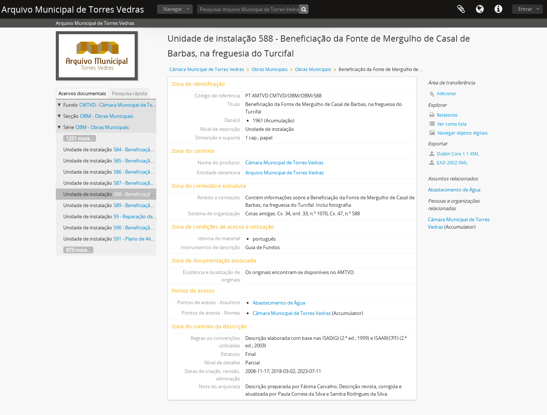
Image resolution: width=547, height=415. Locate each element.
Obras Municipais (270, 69)
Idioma (479, 9)
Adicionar (447, 93)
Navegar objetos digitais (462, 133)
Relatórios (447, 115)
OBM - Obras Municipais (106, 116)
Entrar (525, 9)
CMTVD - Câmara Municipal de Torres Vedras (128, 105)
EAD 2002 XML (451, 163)
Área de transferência (461, 9)
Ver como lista (451, 124)
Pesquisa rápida (129, 93)
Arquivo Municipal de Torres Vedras (284, 172)
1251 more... (79, 138)
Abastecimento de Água (279, 302)
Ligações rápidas (498, 9)
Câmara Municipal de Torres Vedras (206, 69)
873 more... (78, 250)
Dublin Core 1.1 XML (457, 154)
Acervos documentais (82, 93)
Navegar (172, 9)
